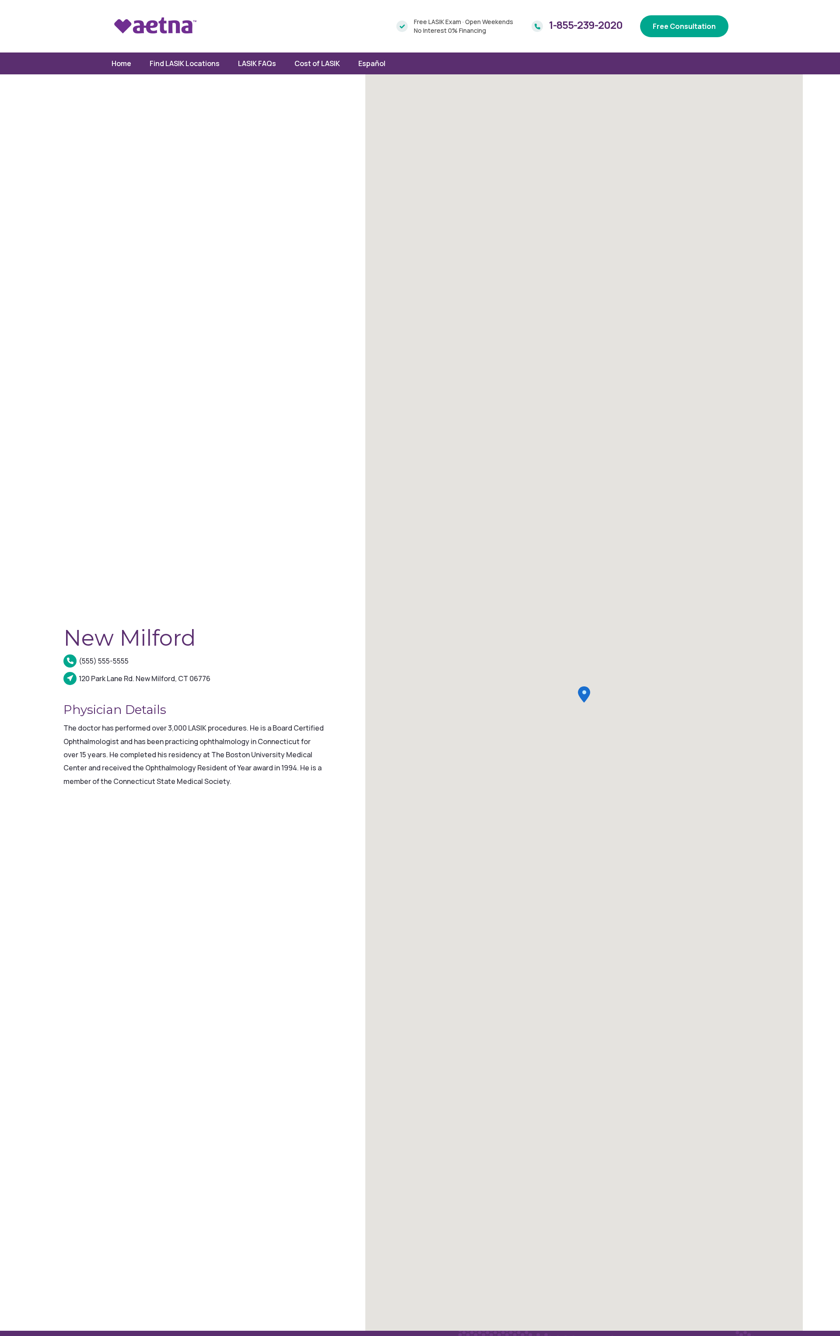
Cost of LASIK (317, 63)
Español (371, 63)
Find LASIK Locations (185, 63)
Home (121, 63)
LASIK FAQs (257, 63)
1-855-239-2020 (586, 25)
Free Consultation (684, 26)
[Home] (155, 26)
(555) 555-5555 (104, 661)
